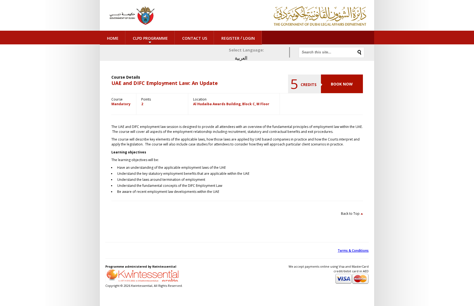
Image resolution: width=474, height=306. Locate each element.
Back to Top (350, 213)
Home (113, 38)
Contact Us (194, 38)
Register (230, 38)
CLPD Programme (150, 38)
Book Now (342, 84)
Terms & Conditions (353, 250)
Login (249, 38)
